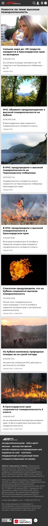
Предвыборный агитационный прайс (20, 456)
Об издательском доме (13, 443)
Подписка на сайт (11, 453)
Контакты (26, 453)
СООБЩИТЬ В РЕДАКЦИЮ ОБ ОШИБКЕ (18, 459)
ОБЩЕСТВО (8, 71)
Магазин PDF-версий (22, 446)
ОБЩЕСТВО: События (12, 313)
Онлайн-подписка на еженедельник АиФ (22, 450)
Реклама (6, 446)
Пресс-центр (32, 443)
